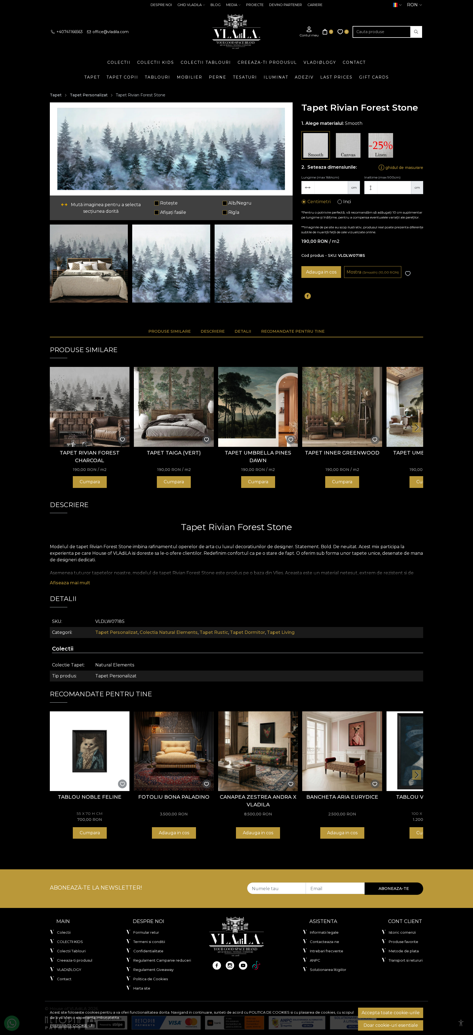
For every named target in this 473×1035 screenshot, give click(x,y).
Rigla (233, 212)
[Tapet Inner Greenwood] (342, 407)
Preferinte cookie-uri (72, 1025)
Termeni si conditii (149, 941)
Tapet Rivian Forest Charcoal (90, 457)
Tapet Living (281, 632)
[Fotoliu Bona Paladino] (174, 751)
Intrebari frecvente (326, 951)
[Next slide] (416, 427)
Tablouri (157, 77)
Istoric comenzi (402, 932)
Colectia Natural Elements (169, 632)
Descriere (213, 331)
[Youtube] (243, 965)
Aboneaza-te (394, 888)
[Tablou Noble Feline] (89, 751)
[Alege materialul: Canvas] (348, 145)
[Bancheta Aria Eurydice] (342, 751)
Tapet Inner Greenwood (342, 453)
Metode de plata (404, 951)
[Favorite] (343, 32)
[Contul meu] (309, 32)
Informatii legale (324, 932)
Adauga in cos (321, 272)
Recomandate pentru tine (293, 331)
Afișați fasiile (173, 212)
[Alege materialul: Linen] (381, 145)
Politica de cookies (269, 1012)
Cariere (314, 5)
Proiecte (255, 5)
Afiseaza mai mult (70, 582)
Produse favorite (403, 941)
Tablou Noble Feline (90, 797)
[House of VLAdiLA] (236, 32)
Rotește (169, 203)
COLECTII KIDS (155, 62)
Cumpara (90, 481)
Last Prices (336, 77)
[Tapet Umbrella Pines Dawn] (258, 407)
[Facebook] (216, 965)
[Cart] (328, 32)
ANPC (315, 960)
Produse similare (169, 331)
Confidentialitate (148, 951)
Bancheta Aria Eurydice (342, 797)
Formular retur (146, 932)
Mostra (373, 272)
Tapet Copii (122, 77)
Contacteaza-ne (324, 941)
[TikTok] (256, 965)
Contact (354, 62)
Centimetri (319, 201)
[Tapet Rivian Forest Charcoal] (89, 407)
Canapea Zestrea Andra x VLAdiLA (258, 801)
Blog (215, 5)
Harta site (141, 988)
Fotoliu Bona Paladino (173, 797)
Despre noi (161, 5)
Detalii (243, 331)
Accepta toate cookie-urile (391, 1012)
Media (231, 5)
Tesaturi (245, 77)
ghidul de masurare (403, 167)
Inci (347, 201)
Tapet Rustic (214, 632)
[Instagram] (230, 965)
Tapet (92, 77)
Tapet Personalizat (89, 95)
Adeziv (304, 77)
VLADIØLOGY (320, 62)
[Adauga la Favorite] (407, 273)
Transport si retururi (406, 960)
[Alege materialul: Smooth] (315, 145)
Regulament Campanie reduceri (162, 960)
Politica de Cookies (150, 979)
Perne (217, 77)
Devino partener (285, 5)
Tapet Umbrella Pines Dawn (258, 457)
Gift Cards (374, 77)
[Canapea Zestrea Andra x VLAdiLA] (258, 751)
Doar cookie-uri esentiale (391, 1025)
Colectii (119, 62)
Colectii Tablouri (206, 62)
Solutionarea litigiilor (328, 969)
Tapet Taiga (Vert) (174, 453)
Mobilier (189, 77)
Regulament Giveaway (153, 969)
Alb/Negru (240, 203)
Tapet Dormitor (247, 632)
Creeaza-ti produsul (267, 62)
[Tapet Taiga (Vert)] (174, 407)
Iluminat (276, 77)
